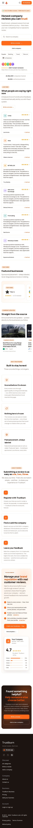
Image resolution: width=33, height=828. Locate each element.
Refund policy (6, 824)
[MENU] (3, 2)
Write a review (6, 767)
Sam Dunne (6, 232)
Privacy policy (6, 820)
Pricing (4, 794)
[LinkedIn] (11, 755)
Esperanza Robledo (8, 257)
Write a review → (8, 107)
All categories (6, 764)
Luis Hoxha (6, 132)
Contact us (5, 782)
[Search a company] (19, 2)
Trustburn (8, 742)
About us (5, 779)
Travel (18, 54)
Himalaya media (13, 241)
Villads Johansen (8, 157)
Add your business (8, 798)
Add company (16, 48)
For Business (8, 58)
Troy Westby (6, 182)
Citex (9, 116)
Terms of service (17, 820)
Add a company (7, 770)
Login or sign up (7, 807)
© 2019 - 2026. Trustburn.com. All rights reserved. (14, 815)
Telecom (25, 54)
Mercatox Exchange (11, 190)
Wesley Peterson (8, 207)
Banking (10, 54)
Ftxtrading (11, 216)
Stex (9, 140)
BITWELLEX (11, 165)
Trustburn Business (8, 791)
